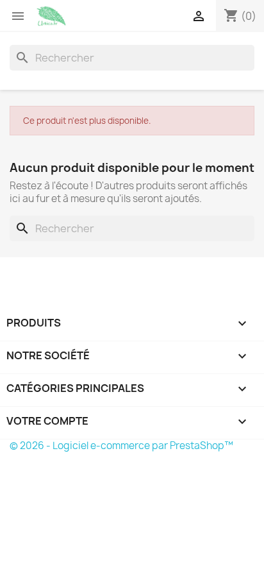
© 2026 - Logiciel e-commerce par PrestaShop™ (121, 445)
